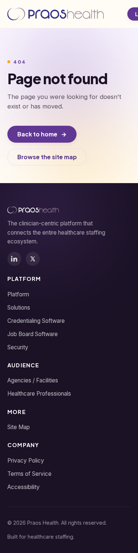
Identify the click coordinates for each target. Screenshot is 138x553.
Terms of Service (29, 473)
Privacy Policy (25, 460)
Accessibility (23, 487)
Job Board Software (32, 334)
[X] (33, 259)
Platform (18, 294)
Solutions (18, 307)
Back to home (42, 134)
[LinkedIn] (14, 259)
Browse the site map (47, 156)
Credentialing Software (36, 320)
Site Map (18, 427)
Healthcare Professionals (39, 393)
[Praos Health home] (55, 14)
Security (17, 347)
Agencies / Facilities (32, 380)
